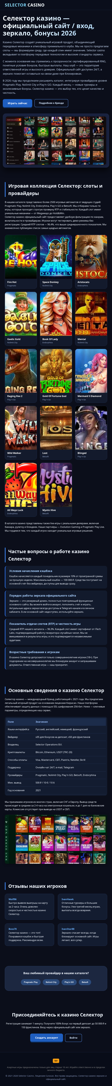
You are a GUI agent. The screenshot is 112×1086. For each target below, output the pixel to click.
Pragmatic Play (31, 982)
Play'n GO (69, 982)
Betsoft (85, 982)
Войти (73, 1037)
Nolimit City (51, 982)
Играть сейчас (17, 103)
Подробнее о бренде (51, 103)
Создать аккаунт (46, 1037)
